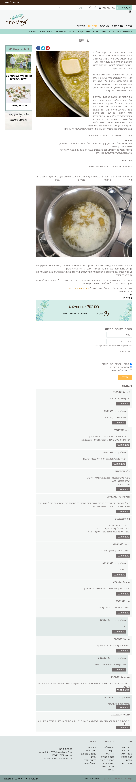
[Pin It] (48, 48)
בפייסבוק (100, 313)
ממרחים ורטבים (124, 31)
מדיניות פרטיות (50, 758)
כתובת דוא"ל (125, 342)
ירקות (71, 31)
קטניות (80, 31)
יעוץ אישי (92, 747)
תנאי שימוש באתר (92, 778)
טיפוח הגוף (127, 747)
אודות (129, 26)
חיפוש (81, 8)
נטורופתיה (117, 26)
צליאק (93, 757)
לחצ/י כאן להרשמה (18, 120)
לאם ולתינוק (126, 757)
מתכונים (92, 26)
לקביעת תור (125, 8)
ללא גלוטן (31, 31)
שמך (128, 335)
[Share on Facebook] (38, 48)
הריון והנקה (91, 750)
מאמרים (104, 26)
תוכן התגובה (124, 351)
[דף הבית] (17, 19)
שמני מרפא (127, 763)
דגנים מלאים (60, 31)
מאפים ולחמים (45, 31)
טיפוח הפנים (126, 750)
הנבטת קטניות (18, 105)
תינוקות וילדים (90, 760)
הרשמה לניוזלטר (11, 2)
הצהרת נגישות (65, 758)
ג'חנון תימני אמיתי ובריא (79, 288)
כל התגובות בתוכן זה (119, 367)
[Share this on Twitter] (43, 48)
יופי (130, 295)
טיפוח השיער (126, 754)
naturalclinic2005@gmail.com (53, 752)
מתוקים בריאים (107, 31)
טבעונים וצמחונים (88, 754)
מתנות (129, 760)
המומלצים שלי (89, 763)
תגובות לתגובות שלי (119, 370)
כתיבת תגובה (123, 404)
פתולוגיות (128, 298)
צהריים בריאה (92, 31)
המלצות (81, 26)
